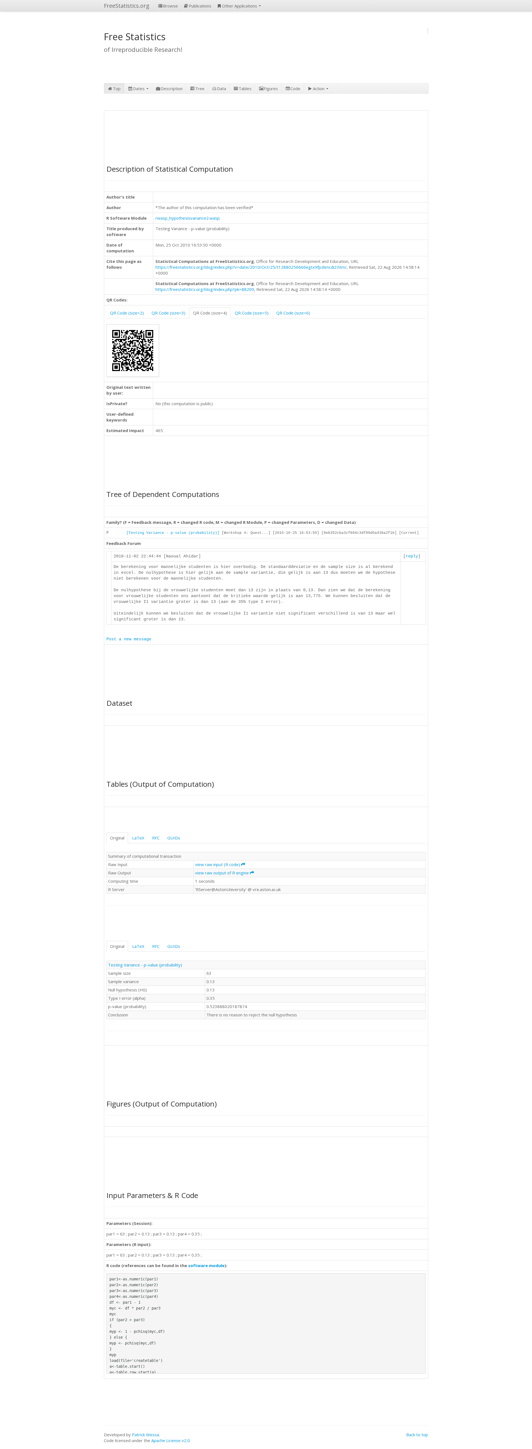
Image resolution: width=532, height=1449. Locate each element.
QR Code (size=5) (251, 313)
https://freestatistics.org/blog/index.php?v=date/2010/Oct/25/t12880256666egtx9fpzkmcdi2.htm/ (251, 267)
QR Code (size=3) (168, 313)
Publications (200, 6)
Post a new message (128, 639)
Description (172, 88)
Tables (245, 88)
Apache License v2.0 (170, 1440)
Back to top (417, 1434)
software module (206, 1265)
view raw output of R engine (222, 873)
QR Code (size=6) (293, 313)
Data (221, 88)
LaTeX (138, 838)
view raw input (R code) (218, 864)
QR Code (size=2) (127, 313)
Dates (139, 88)
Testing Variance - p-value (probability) (145, 965)
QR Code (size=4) (210, 313)
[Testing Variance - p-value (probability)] (172, 533)
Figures (271, 88)
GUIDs (173, 838)
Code (295, 88)
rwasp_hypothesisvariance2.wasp (187, 218)
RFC (156, 838)
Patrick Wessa (145, 1434)
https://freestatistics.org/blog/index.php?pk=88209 (204, 289)
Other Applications (240, 6)
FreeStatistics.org (126, 5)
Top (117, 88)
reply (412, 556)
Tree (199, 88)
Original (117, 838)
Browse (170, 6)
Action (319, 88)
